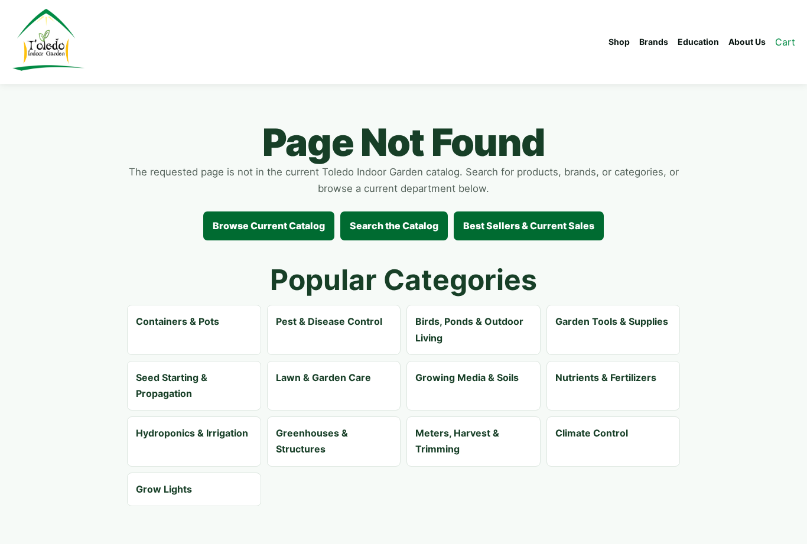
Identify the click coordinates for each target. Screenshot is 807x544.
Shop (619, 42)
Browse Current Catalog (269, 226)
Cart (785, 42)
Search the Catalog (394, 226)
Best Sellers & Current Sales (528, 226)
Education (698, 42)
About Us (747, 42)
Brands (653, 42)
